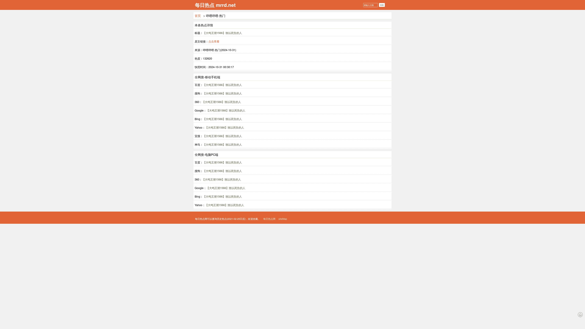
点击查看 (213, 41)
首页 (198, 15)
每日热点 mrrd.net (215, 4)
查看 (382, 5)
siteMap (282, 219)
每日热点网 (269, 219)
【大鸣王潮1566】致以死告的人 (222, 33)
